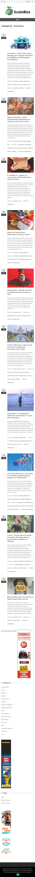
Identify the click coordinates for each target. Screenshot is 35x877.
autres (15, 369)
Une (29, 84)
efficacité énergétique (24, 561)
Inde (14, 375)
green (2, 710)
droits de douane (24, 372)
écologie (21, 81)
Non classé (4, 722)
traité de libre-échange (27, 506)
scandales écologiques (25, 499)
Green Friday (16, 620)
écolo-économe (5, 699)
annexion (12, 440)
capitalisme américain (25, 440)
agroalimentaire (11, 315)
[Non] (33, 872)
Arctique (17, 440)
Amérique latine (29, 502)
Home (2, 797)
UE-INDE (17, 379)
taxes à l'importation (21, 375)
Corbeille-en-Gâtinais (17, 568)
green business (5, 713)
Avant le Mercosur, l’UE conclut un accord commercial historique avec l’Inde (19, 347)
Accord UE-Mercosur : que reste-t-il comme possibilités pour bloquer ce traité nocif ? (20, 476)
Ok (18, 874)
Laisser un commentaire (25, 151)
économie (9, 375)
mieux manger (27, 141)
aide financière (5, 687)
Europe (9, 506)
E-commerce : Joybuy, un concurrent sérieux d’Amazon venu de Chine (19, 177)
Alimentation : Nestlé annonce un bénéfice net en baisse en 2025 (19, 292)
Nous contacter (5, 803)
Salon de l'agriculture (25, 259)
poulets (14, 148)
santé (2, 725)
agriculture (17, 256)
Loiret (25, 568)
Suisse (28, 315)
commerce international (13, 372)
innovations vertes (17, 84)
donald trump (10, 444)
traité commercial (16, 506)
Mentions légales (5, 800)
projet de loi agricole (22, 148)
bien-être (16, 141)
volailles (14, 151)
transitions (25, 84)
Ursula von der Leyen (12, 509)
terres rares (18, 444)
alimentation (22, 144)
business (16, 81)
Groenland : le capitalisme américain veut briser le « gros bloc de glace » (19, 415)
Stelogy (22, 88)
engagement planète (6, 707)
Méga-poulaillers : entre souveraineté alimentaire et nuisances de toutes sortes (18, 119)
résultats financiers (21, 315)
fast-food (16, 259)
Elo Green (16, 88)
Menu (28, 1)
